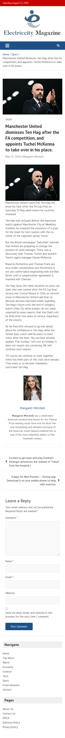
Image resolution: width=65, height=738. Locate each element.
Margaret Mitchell (33, 156)
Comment (11, 517)
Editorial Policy (11, 722)
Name (9, 561)
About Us (8, 709)
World (6, 662)
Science (7, 671)
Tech (5, 676)
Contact (7, 689)
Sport (8, 119)
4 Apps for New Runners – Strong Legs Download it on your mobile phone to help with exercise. (31, 480)
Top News (8, 658)
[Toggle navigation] (7, 45)
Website (10, 593)
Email (9, 577)
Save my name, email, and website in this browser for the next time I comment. (28, 614)
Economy (8, 667)
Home (6, 653)
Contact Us (9, 713)
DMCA (6, 718)
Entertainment (11, 685)
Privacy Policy (10, 727)
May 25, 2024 (12, 156)
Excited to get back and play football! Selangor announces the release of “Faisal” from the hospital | (34, 461)
